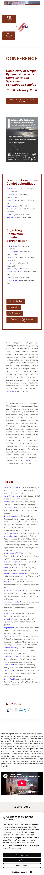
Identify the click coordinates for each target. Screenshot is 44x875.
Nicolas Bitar (9, 502)
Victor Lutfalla (12, 263)
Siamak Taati (9, 679)
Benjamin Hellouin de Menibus (16, 573)
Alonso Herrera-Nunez (13, 590)
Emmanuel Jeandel (11, 602)
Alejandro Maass (10, 619)
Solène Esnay (12, 246)
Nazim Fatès (8, 522)
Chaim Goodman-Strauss (14, 562)
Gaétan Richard (12, 209)
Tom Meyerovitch (11, 636)
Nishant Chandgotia (12, 516)
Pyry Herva (8, 582)
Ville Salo (10, 215)
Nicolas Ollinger (12, 206)
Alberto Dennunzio (11, 536)
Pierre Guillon (11, 257)
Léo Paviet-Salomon (12, 656)
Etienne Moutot (10, 648)
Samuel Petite (9, 670)
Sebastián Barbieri (11, 487)
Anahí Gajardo (12, 194)
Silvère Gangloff (10, 553)
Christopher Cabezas (12, 507)
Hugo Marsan (9, 628)
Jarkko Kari (10, 391)
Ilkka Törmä (11, 217)
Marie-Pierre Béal (11, 496)
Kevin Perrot (9, 665)
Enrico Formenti (10, 533)
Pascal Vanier (11, 280)
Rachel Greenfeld (11, 567)
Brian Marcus (11, 200)
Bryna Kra (7, 613)
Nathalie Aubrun (13, 189)
